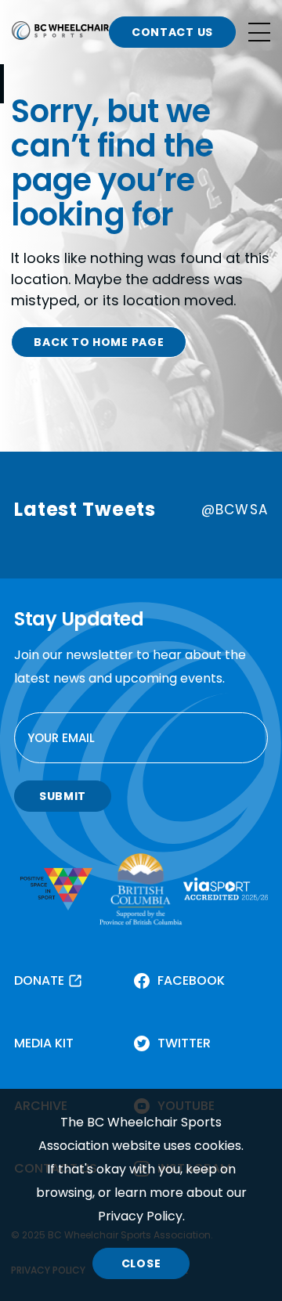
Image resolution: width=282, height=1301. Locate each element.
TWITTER (184, 1043)
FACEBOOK (191, 980)
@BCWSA (234, 509)
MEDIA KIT (44, 1043)
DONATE (39, 980)
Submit (62, 796)
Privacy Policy (140, 1216)
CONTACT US (172, 32)
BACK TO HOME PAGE (99, 342)
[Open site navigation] (259, 32)
